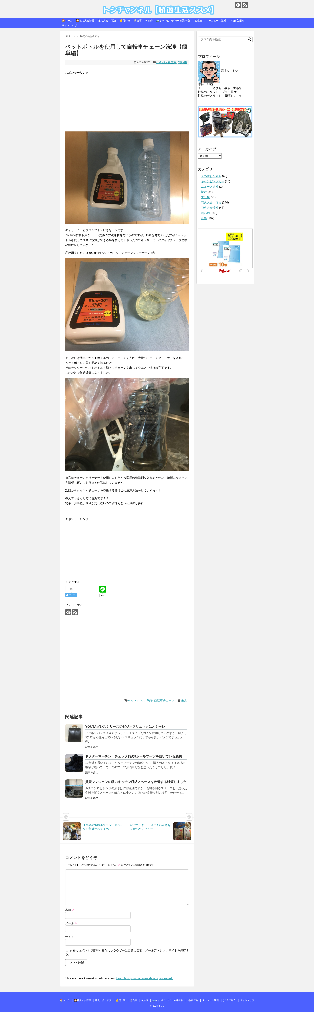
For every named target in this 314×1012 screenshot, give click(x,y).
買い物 (182, 62)
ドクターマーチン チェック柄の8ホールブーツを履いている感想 (133, 756)
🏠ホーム (67, 20)
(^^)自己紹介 (237, 20)
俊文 (184, 700)
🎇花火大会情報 (85, 20)
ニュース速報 (209, 186)
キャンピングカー (212, 181)
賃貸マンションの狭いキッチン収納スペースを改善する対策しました (136, 782)
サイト (69, 936)
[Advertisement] (127, 100)
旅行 (204, 191)
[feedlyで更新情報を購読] (238, 5)
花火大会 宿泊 (107, 20)
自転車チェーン (164, 700)
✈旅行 (149, 20)
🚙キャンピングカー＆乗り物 (173, 20)
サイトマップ (69, 25)
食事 (204, 218)
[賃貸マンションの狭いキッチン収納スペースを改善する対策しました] (74, 788)
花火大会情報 (209, 207)
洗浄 (150, 700)
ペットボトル (136, 700)
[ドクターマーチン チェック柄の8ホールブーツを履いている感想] (74, 763)
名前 (70, 909)
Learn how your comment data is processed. (144, 978)
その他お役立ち (166, 62)
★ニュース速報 (217, 20)
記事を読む (91, 747)
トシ (71, 6)
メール (71, 923)
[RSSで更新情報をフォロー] (245, 5)
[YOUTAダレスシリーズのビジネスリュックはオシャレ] (74, 733)
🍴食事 (138, 20)
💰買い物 (124, 20)
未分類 (205, 197)
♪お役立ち (199, 20)
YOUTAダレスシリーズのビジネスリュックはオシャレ (125, 726)
